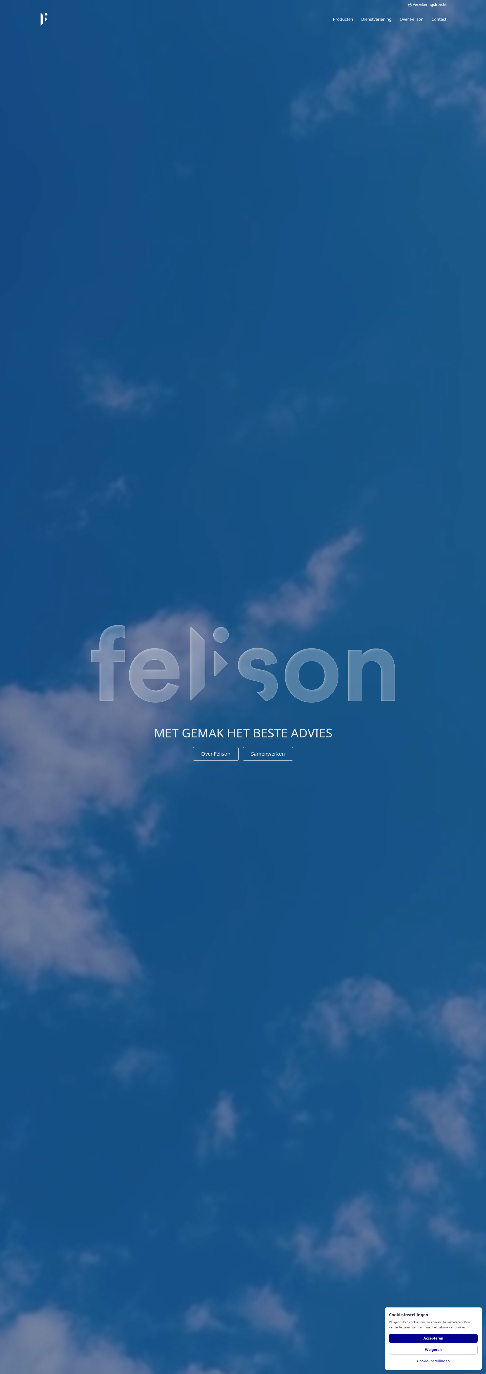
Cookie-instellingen (433, 1361)
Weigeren (433, 1349)
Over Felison (215, 753)
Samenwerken (268, 753)
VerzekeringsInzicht (430, 4)
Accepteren (433, 1338)
